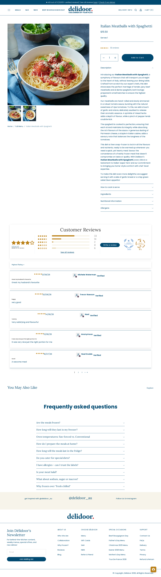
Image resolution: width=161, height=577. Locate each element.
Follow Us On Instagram (126, 498)
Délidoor (127, 573)
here (95, 2)
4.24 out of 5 (15, 246)
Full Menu (19, 126)
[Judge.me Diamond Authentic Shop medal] (128, 243)
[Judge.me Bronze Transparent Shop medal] (140, 243)
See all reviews (67, 252)
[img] (38, 274)
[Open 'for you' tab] (153, 569)
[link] (80, 516)
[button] (136, 10)
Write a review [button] (110, 245)
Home (10, 126)
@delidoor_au (80, 498)
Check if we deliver (107, 2)
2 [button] (78, 372)
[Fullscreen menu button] (9, 10)
